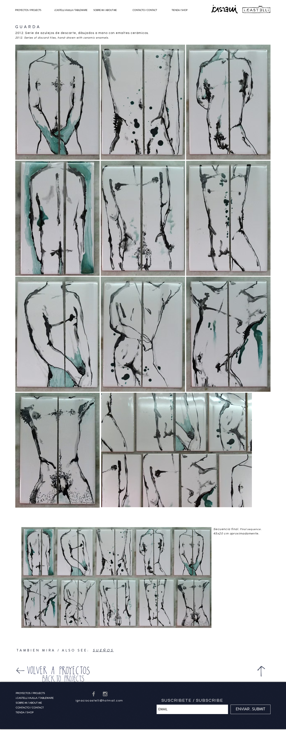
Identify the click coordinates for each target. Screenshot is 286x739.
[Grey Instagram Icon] (105, 694)
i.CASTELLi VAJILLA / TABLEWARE (35, 698)
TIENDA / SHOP (24, 712)
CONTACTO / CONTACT (30, 707)
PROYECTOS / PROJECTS (30, 693)
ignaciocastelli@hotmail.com (99, 700)
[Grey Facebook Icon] (93, 694)
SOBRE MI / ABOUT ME (29, 703)
